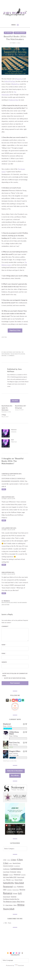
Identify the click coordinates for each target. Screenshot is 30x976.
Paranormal (8, 887)
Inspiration (23, 874)
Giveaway (11, 874)
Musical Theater (18, 880)
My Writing (8, 32)
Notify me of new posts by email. (15, 678)
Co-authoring (17, 865)
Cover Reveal (6, 872)
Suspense (13, 896)
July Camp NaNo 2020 (9, 877)
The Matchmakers (20, 32)
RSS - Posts (8, 923)
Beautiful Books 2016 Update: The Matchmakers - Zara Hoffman (14, 603)
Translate (21, 965)
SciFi (20, 893)
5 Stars (5, 863)
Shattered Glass (13, 100)
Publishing (20, 886)
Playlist (14, 886)
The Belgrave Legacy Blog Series (13, 901)
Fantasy (5, 874)
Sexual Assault (6, 896)
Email (4, 653)
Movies (8, 880)
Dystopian (13, 872)
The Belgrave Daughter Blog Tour (11, 899)
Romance (7, 893)
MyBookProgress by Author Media (9, 760)
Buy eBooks (15, 775)
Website (4, 662)
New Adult (19, 883)
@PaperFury (19, 79)
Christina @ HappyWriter (10, 473)
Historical (17, 874)
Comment (5, 626)
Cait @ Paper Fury (7, 528)
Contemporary (16, 869)
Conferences (6, 869)
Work (15, 905)
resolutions (9, 889)
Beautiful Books (20, 353)
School (15, 893)
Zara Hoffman (7, 352)
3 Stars (13, 860)
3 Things (4, 414)
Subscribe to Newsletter (15, 771)
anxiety (10, 863)
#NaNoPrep (15, 84)
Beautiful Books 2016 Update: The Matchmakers (7, 408)
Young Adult (8, 909)
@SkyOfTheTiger (10, 81)
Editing (19, 872)
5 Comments (10, 355)
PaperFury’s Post (15, 330)
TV (4, 905)
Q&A (4, 889)
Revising (22, 889)
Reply (3, 489)
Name (4, 644)
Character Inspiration (8, 866)
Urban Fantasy (9, 905)
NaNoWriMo (8, 883)
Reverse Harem (15, 889)
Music (12, 879)
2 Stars (8, 859)
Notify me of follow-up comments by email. (15, 674)
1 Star (4, 860)
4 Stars (20, 860)
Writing (4, 355)
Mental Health (20, 877)
